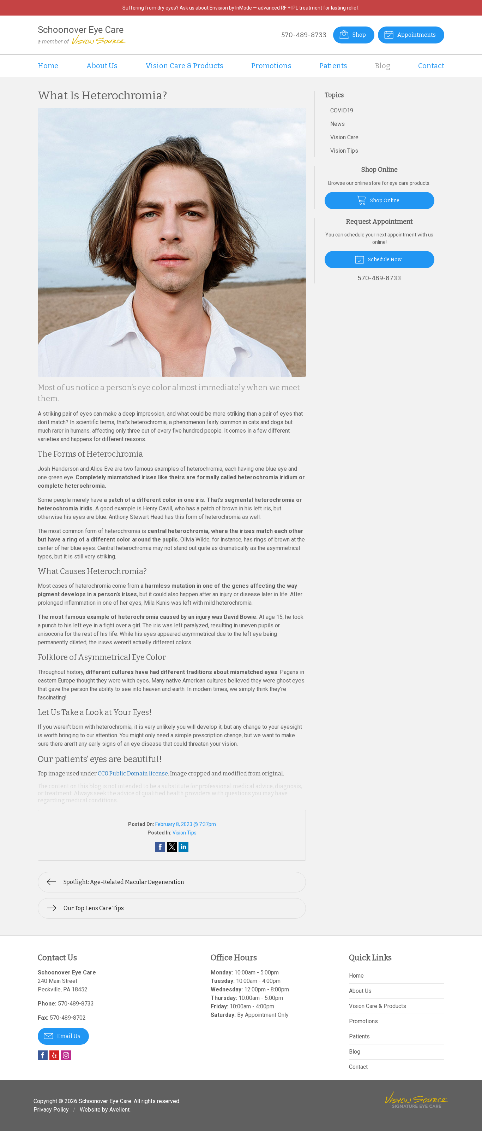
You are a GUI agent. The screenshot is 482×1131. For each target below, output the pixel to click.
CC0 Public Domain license (133, 773)
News (337, 124)
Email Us (68, 1036)
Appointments (416, 34)
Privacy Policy (51, 1109)
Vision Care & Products (184, 65)
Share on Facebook (160, 847)
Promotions (271, 65)
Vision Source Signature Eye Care (416, 1099)
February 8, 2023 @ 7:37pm (185, 824)
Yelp (54, 1055)
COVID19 (341, 110)
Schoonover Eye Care (105, 1101)
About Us (102, 65)
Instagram (66, 1055)
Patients (333, 65)
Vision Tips (185, 833)
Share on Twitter (172, 847)
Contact (431, 65)
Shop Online (384, 201)
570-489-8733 (303, 35)
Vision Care (344, 137)
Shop (358, 34)
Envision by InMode (231, 8)
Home (48, 65)
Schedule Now (384, 260)
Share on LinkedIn (183, 847)
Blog (382, 65)
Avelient (119, 1109)
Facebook (43, 1055)
